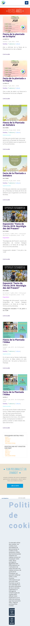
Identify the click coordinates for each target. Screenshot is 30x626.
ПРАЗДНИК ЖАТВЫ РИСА (14, 435)
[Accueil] (7, 3)
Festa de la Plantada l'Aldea (13, 393)
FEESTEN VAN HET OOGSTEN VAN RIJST (14, 447)
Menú (26, 3)
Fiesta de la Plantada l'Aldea (13, 341)
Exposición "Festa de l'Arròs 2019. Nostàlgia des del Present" (14, 226)
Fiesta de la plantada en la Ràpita (13, 35)
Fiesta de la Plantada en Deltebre (13, 123)
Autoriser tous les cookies (12, 612)
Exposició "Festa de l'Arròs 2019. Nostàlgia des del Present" (14, 285)
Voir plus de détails (12, 621)
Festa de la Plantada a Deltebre (14, 174)
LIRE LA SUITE (15, 486)
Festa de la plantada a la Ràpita (14, 79)
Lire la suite (6, 54)
